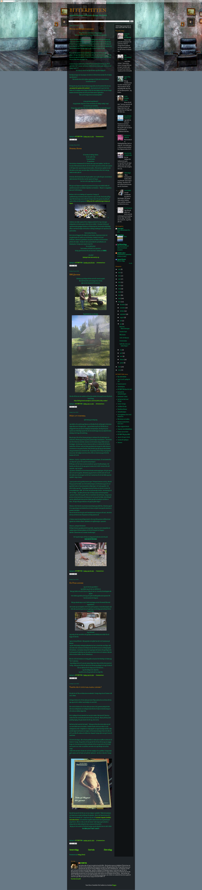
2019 (119, 289)
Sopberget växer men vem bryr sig (91, 257)
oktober (122, 311)
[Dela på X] (73, 139)
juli (121, 321)
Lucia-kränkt (127, 190)
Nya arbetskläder (122, 376)
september (123, 314)
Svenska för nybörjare (123, 440)
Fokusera (120, 442)
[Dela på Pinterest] (76, 139)
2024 (119, 272)
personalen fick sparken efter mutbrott (80, 88)
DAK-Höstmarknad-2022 (128, 57)
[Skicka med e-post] (70, 139)
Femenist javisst (122, 384)
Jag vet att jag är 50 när (124, 437)
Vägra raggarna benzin (123, 426)
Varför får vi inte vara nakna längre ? (85, 687)
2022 (119, 279)
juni (121, 324)
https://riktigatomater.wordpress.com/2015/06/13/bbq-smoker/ (91, 400)
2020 (119, 285)
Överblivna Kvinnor (122, 409)
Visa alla (130, 263)
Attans (125, 236)
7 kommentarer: (100, 571)
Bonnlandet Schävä (122, 396)
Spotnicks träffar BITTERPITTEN (127, 36)
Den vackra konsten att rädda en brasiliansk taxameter (123, 248)
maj (121, 350)
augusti (122, 317)
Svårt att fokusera (77, 416)
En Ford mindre (76, 583)
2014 (119, 367)
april (121, 353)
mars (121, 356)
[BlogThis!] (71, 139)
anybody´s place (121, 253)
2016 (119, 298)
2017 (119, 295)
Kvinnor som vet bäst (123, 432)
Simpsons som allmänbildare (125, 429)
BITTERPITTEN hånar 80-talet (125, 389)
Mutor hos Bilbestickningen (81, 29)
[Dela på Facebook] (74, 139)
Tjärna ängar (127, 173)
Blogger (114, 885)
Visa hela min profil (76, 879)
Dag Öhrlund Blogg (122, 244)
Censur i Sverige (122, 404)
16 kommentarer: (100, 404)
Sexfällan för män (122, 406)
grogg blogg (120, 235)
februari (122, 359)
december (122, 304)
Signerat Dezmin (121, 259)
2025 (119, 269)
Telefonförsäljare (122, 412)
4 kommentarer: (100, 675)
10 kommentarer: (100, 262)
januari (122, 363)
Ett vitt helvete (128, 208)
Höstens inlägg (121, 261)
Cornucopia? (120, 228)
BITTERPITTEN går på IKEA (124, 434)
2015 (119, 302)
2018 (119, 292)
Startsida (91, 850)
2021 (119, 282)
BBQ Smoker (74, 274)
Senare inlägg (74, 850)
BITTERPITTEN (87, 10)
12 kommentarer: (100, 840)
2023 (119, 276)
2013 (119, 370)
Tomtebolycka (121, 386)
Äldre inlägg (108, 850)
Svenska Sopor (75, 148)
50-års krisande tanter (126, 98)
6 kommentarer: (100, 136)
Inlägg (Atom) (81, 854)
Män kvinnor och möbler (123, 419)
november (122, 308)
